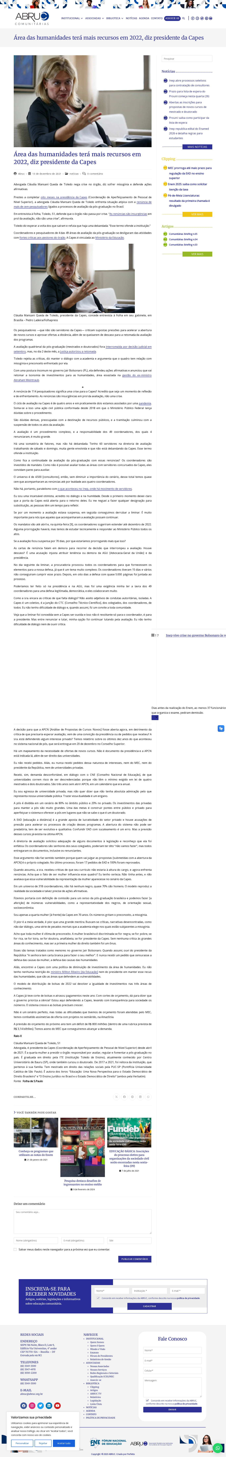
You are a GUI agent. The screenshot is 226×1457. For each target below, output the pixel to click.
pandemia (145, 403)
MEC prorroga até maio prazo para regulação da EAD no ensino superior (190, 173)
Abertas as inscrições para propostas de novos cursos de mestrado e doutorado (187, 107)
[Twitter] (40, 1405)
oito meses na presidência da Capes (64, 197)
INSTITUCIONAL (95, 1338)
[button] (218, 1448)
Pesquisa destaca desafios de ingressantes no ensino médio (83, 1182)
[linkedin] (206, 18)
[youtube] (210, 18)
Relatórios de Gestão (100, 1359)
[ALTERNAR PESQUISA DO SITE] (183, 18)
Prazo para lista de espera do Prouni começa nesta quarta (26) (189, 94)
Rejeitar (43, 1443)
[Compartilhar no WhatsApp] (148, 1097)
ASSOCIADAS (93, 1362)
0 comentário (95, 173)
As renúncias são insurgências (128, 214)
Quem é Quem (97, 1345)
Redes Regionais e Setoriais (104, 1373)
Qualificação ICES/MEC (102, 1376)
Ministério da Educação (109, 237)
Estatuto (94, 1352)
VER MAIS (197, 214)
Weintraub (32, 380)
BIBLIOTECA (92, 1383)
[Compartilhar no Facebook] (124, 1097)
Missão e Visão (97, 1349)
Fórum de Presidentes (101, 1356)
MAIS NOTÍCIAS (197, 147)
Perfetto (131, 1454)
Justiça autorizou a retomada (78, 351)
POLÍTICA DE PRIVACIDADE (100, 1417)
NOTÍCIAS (91, 1407)
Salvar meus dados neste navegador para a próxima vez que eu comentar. (64, 1249)
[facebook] (192, 18)
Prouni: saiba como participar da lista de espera (189, 120)
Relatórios (95, 1397)
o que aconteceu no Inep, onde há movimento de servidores (95, 489)
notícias (74, 173)
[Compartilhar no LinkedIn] (140, 1097)
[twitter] (202, 18)
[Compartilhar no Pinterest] (132, 1097)
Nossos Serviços (98, 1369)
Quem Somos (97, 1342)
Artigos (94, 1390)
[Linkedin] (49, 1405)
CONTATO (91, 1414)
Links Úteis (96, 1404)
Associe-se (95, 1380)
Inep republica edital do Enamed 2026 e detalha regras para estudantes (189, 133)
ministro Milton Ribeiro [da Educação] (74, 972)
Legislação (95, 1400)
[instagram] (197, 18)
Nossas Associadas (99, 1366)
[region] (43, 1431)
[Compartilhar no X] (116, 1097)
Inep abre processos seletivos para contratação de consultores (189, 83)
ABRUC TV (95, 1393)
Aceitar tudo (63, 1443)
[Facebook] (23, 1405)
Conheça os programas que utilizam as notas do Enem (36, 1153)
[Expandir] (155, 717)
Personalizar (22, 1443)
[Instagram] (32, 1405)
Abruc (21, 173)
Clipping (94, 1387)
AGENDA (90, 1410)
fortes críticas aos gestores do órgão (42, 237)
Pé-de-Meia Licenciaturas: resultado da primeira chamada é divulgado (189, 200)
